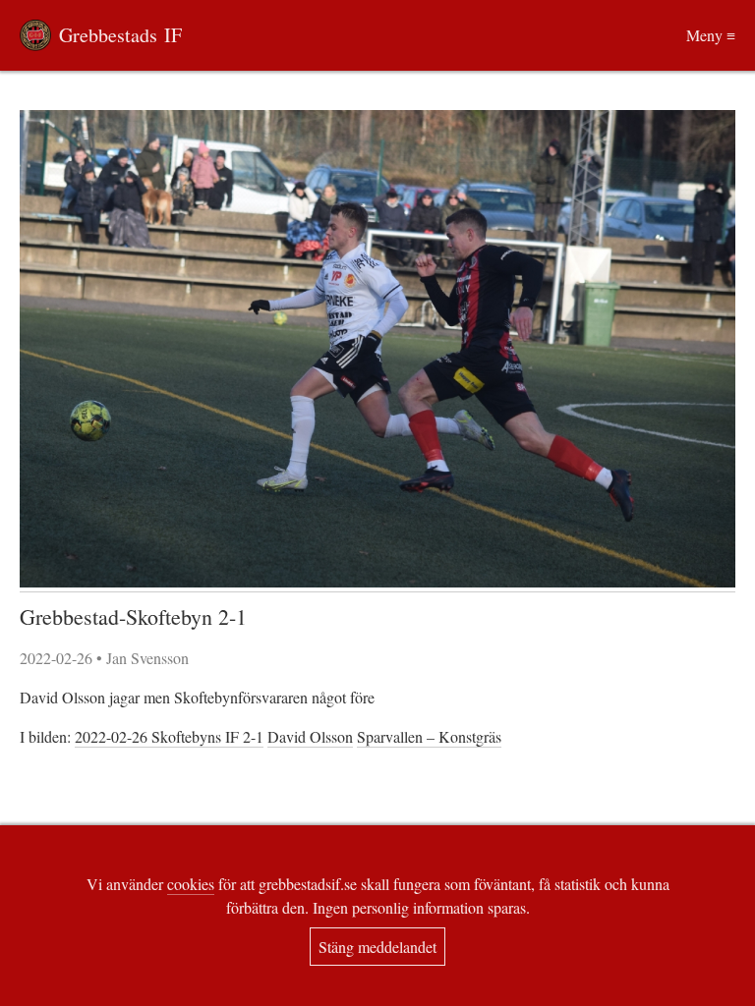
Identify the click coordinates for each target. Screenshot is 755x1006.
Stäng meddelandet (377, 946)
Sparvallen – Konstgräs (429, 736)
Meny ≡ (710, 35)
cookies (190, 883)
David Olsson (310, 736)
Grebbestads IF (120, 35)
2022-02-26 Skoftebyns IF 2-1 (169, 736)
